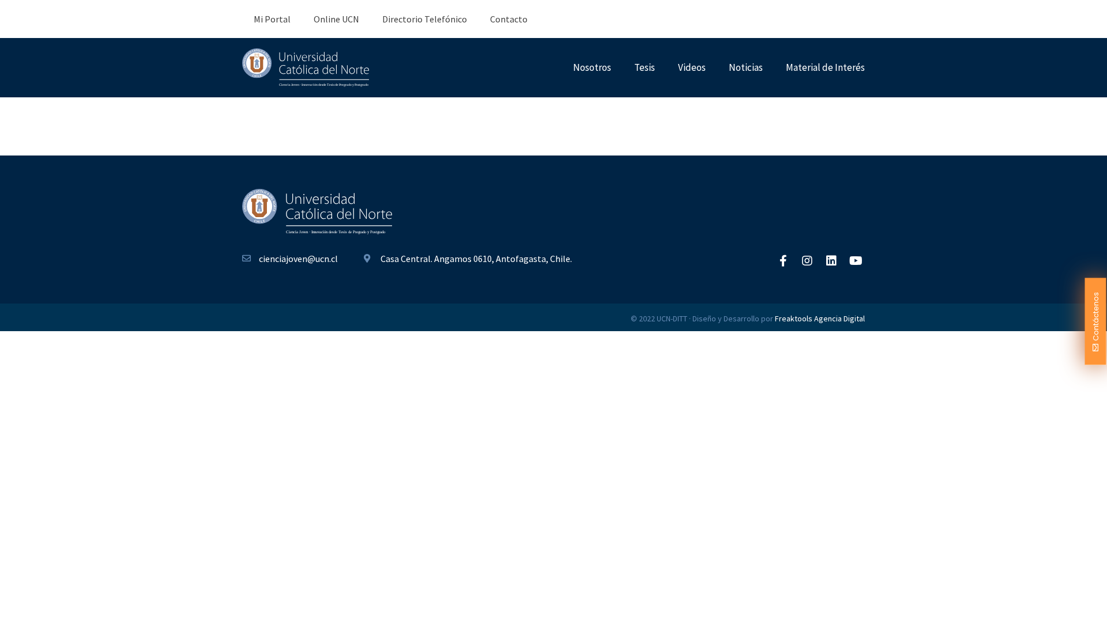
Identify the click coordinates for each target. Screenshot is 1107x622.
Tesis (644, 67)
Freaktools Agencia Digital (820, 318)
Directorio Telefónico (424, 19)
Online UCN (336, 19)
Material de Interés (825, 67)
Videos (692, 67)
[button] (1095, 321)
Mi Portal (272, 19)
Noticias (746, 67)
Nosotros (592, 67)
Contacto (509, 19)
